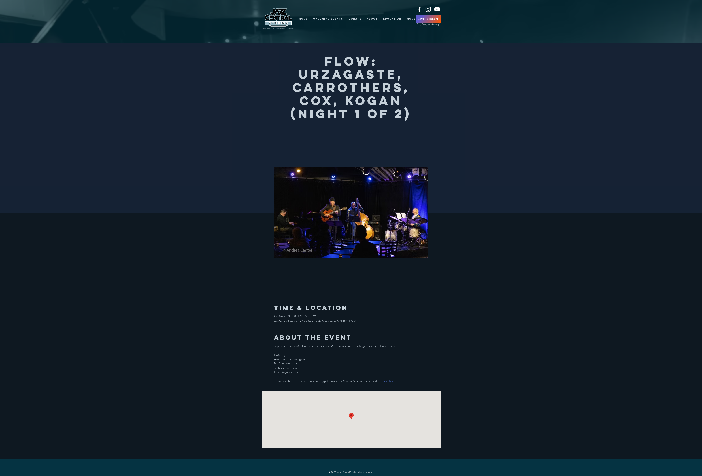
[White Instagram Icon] (428, 9)
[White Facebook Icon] (419, 9)
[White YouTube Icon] (437, 9)
